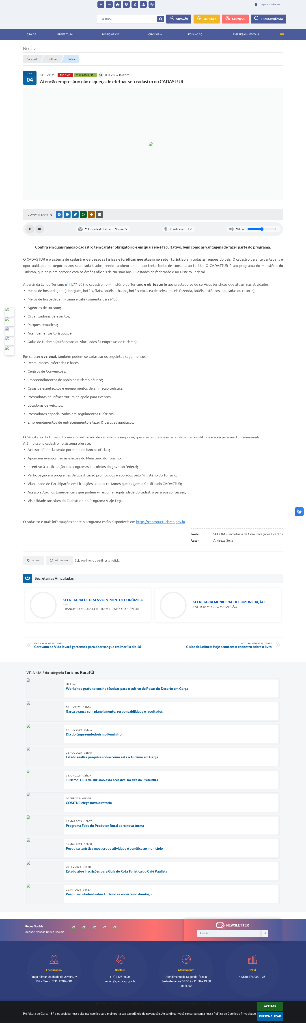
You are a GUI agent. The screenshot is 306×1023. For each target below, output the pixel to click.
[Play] (29, 229)
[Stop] (39, 229)
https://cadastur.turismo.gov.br (160, 522)
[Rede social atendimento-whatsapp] (9, 312)
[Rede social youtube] (9, 331)
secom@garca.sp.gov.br (120, 981)
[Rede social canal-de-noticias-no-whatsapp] (9, 321)
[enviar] (265, 933)
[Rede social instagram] (9, 341)
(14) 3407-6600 (120, 977)
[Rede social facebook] (9, 350)
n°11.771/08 (74, 284)
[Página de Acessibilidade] (152, 4)
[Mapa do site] (143, 4)
